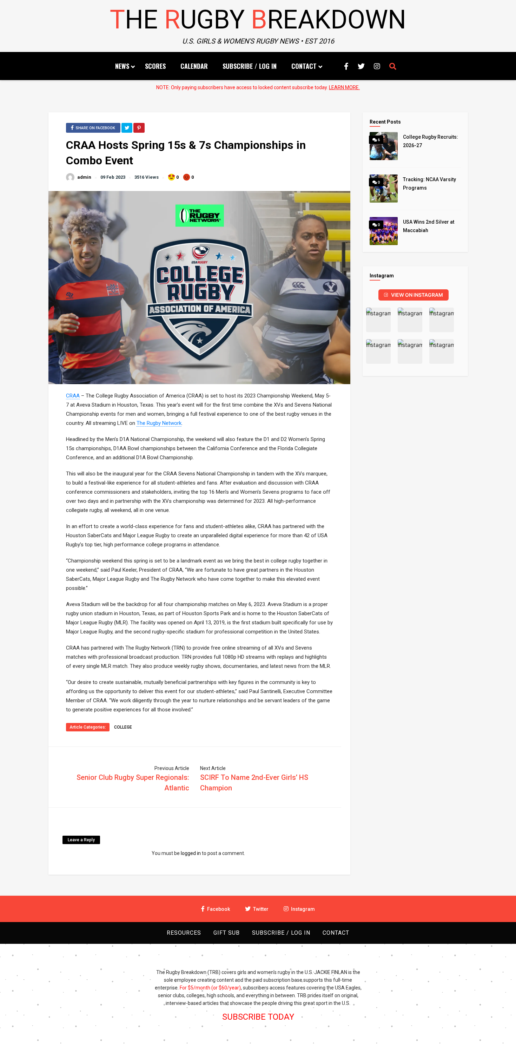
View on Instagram (417, 295)
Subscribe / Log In (250, 66)
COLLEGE (123, 727)
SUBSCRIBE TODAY (258, 1017)
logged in (191, 853)
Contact (304, 66)
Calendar (194, 66)
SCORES (155, 66)
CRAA (73, 396)
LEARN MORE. (344, 87)
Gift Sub (226, 932)
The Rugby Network (159, 423)
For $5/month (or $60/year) (210, 988)
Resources (184, 932)
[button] (378, 320)
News (122, 66)
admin (84, 177)
